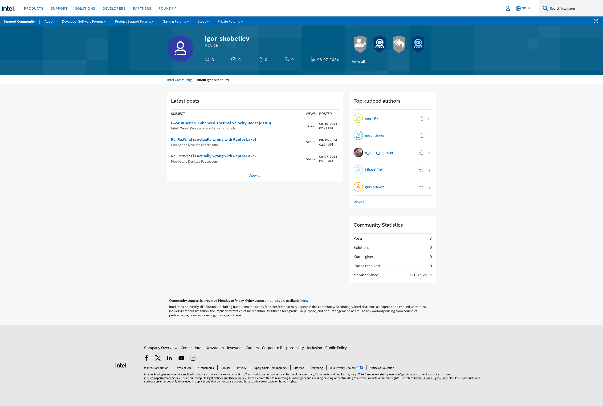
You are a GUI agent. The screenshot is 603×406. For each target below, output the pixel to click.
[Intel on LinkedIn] (170, 358)
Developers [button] (114, 8)
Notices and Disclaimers (229, 377)
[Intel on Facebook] (146, 358)
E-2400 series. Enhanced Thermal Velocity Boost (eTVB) (221, 122)
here (303, 300)
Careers (252, 347)
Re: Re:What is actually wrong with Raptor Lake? (214, 139)
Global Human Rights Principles (434, 377)
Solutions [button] (85, 8)
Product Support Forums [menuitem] (133, 21)
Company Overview (160, 347)
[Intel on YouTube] (181, 358)
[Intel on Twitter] (158, 358)
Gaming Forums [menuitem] (174, 21)
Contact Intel (191, 347)
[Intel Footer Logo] (121, 364)
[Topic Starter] (360, 44)
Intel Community (179, 79)
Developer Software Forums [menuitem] (82, 21)
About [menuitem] (49, 21)
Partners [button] (142, 8)
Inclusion (314, 347)
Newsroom (215, 347)
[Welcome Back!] (379, 44)
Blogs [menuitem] (202, 21)
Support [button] (59, 8)
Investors (234, 347)
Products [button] (33, 8)
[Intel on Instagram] (193, 358)
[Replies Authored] (399, 44)
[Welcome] (418, 44)
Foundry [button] (167, 8)
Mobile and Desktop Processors (194, 144)
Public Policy (336, 347)
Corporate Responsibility (283, 347)
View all (358, 61)
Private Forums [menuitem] (229, 21)
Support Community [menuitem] (19, 21)
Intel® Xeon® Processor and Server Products (203, 127)
